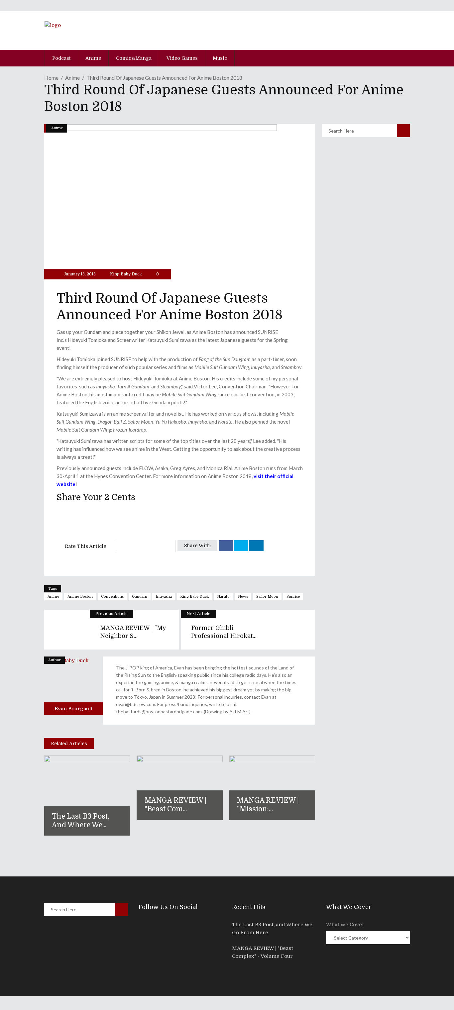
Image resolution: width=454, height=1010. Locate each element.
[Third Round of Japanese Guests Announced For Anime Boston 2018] (73, 685)
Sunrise (293, 596)
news (243, 596)
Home (51, 77)
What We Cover (345, 925)
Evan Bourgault (74, 709)
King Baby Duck (126, 274)
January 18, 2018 (79, 274)
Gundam (139, 596)
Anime (72, 77)
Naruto (223, 596)
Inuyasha (164, 596)
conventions (112, 596)
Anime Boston (80, 596)
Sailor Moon (267, 596)
